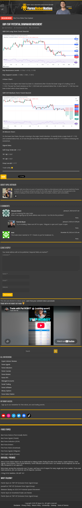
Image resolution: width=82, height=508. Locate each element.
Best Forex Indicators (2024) (10, 441)
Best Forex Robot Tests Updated (23, 18)
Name (5, 274)
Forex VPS (4, 377)
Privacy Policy (26, 505)
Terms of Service (63, 505)
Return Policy (36, 505)
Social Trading (6, 384)
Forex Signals (5, 364)
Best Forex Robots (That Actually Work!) (14, 435)
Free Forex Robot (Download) (10, 448)
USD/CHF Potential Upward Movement (27, 489)
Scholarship (46, 505)
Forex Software (6, 387)
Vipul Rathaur (8, 28)
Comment (6, 255)
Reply (76, 217)
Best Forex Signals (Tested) (10, 438)
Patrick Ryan (21, 222)
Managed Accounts (7, 381)
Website (5, 287)
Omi (12, 232)
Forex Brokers (6, 374)
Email (5, 280)
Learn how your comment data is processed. (40, 301)
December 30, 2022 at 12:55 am (70, 232)
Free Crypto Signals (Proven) (10, 454)
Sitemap (53, 505)
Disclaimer (17, 505)
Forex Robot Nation (7, 394)
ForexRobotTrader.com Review (22, 493)
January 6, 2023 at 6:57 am (71, 211)
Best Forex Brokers (7, 444)
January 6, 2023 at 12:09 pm (71, 222)
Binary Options (6, 391)
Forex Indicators (6, 368)
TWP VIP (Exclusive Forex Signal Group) (25, 483)
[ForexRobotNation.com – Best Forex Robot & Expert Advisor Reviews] (41, 7)
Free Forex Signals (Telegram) (10, 451)
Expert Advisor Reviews (9, 361)
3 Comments (35, 28)
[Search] (55, 351)
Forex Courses (6, 371)
